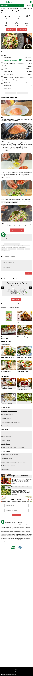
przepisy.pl (5, 12)
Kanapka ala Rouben (6, 440)
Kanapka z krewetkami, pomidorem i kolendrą (12, 447)
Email (9, 93)
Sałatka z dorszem (6, 371)
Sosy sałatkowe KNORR (5, 250)
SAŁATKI (18, 245)
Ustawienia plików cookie (8, 674)
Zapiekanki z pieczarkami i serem (9, 411)
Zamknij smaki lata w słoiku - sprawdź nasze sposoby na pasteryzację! (17, 476)
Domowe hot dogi (5, 425)
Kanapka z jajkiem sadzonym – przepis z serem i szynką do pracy (8, 387)
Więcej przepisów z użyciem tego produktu (10, 307)
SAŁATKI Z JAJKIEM (9, 247)
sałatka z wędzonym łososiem (7, 245)
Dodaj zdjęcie (15, 299)
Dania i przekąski (10, 8)
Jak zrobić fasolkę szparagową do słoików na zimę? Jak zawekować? (17, 487)
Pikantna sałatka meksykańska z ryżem (22, 323)
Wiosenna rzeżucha (23, 401)
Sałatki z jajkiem (22, 8)
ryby (14, 245)
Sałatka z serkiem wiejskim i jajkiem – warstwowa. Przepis (7, 402)
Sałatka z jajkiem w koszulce (8, 465)
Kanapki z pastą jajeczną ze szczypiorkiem (11, 422)
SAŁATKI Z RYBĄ (15, 247)
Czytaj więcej (14, 483)
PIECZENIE (3, 247)
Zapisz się (16, 515)
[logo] (10, 2)
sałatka (22, 245)
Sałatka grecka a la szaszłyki (24, 357)
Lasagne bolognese (6, 436)
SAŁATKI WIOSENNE (22, 247)
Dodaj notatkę (18, 230)
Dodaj (28, 273)
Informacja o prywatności (16, 673)
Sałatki (16, 8)
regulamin (16, 671)
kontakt (16, 669)
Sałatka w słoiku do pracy (23, 337)
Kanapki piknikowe (5, 444)
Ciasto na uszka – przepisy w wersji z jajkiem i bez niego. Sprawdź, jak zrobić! (24, 388)
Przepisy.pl (3, 8)
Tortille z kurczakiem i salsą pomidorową (8, 337)
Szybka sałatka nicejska (6, 458)
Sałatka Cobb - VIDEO (22, 371)
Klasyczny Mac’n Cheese (7, 414)
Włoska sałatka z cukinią (7, 357)
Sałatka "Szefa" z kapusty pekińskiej (9, 454)
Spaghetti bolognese (6, 418)
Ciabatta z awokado (6, 433)
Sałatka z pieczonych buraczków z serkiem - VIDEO (13, 462)
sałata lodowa (27, 245)
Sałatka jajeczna (5, 469)
